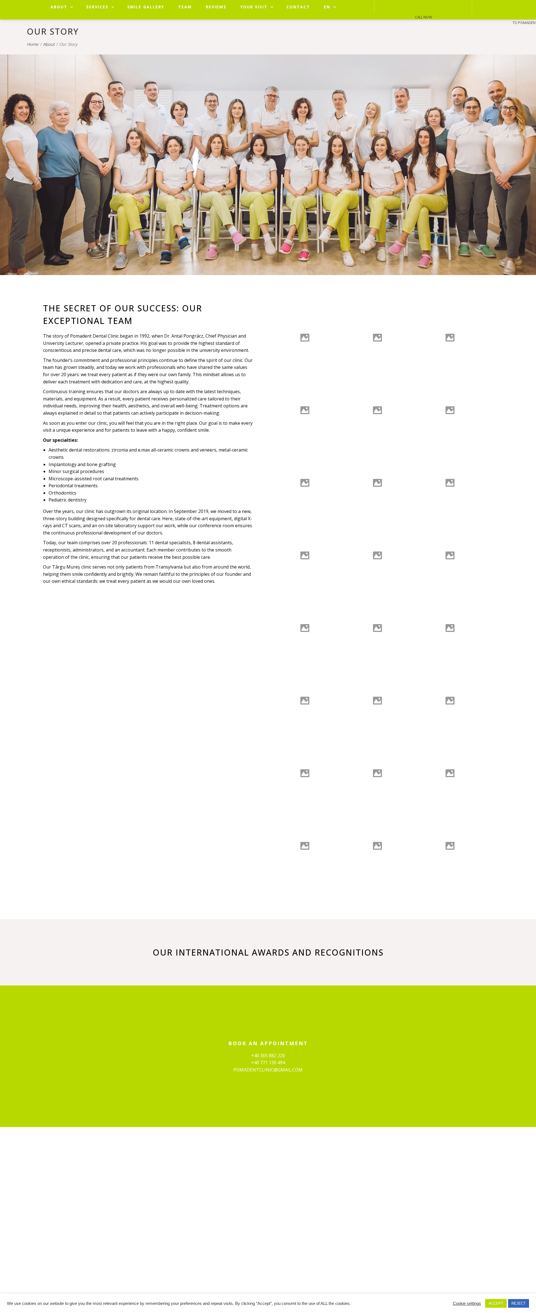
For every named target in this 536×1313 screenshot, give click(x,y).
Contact (298, 6)
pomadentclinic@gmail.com (268, 1070)
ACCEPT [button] (496, 1303)
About (59, 6)
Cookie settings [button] (467, 1303)
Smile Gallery (145, 6)
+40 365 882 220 (268, 1055)
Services (97, 6)
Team (185, 6)
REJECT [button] (518, 1303)
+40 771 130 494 (268, 1062)
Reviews (216, 6)
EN (327, 6)
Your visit (253, 6)
